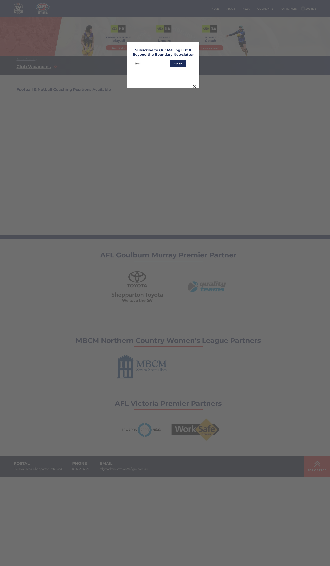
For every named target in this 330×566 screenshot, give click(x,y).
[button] (194, 86)
